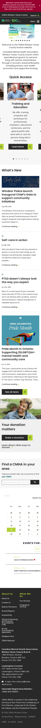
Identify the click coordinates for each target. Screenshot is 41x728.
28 (29, 513)
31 (20, 534)
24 (20, 530)
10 (20, 521)
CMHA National (8, 640)
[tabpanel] (20, 120)
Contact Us (6, 602)
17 (20, 525)
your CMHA (6, 476)
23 (11, 530)
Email (20, 722)
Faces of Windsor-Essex (23, 560)
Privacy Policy (7, 717)
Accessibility (7, 615)
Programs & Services (24, 606)
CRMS (4, 722)
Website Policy (21, 717)
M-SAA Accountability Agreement (7, 630)
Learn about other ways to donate (16, 446)
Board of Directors (9, 607)
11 (29, 521)
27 (20, 513)
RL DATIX (12, 722)
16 (11, 525)
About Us (5, 598)
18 (29, 525)
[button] (4, 31)
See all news (12, 391)
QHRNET (32, 717)
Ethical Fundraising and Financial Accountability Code (10, 622)
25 (29, 530)
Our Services (25, 601)
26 (11, 513)
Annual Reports (8, 611)
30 (11, 534)
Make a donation (14, 437)
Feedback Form (8, 636)
